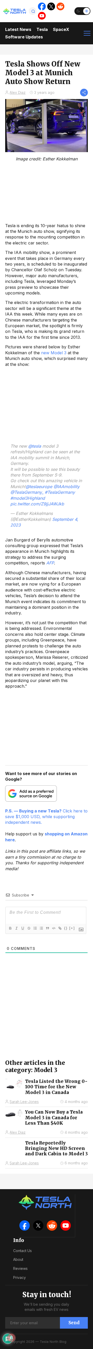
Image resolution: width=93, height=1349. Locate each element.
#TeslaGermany (60, 492)
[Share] (84, 92)
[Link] (60, 928)
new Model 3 (53, 352)
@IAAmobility (66, 486)
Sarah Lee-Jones (24, 1101)
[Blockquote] (47, 928)
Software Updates (24, 36)
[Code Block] (53, 928)
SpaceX (61, 29)
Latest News (18, 29)
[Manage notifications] (11, 1338)
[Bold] (10, 928)
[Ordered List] (35, 928)
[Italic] (16, 928)
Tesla (42, 29)
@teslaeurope (39, 486)
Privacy (19, 1277)
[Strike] (29, 928)
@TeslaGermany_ (26, 492)
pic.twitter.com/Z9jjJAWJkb (37, 503)
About (18, 1259)
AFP (50, 562)
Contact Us (22, 1250)
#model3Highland (27, 498)
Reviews (20, 1268)
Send (74, 1323)
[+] (72, 928)
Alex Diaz (18, 92)
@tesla (34, 446)
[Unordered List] (41, 928)
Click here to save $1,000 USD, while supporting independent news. (46, 816)
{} (66, 928)
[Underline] (22, 928)
